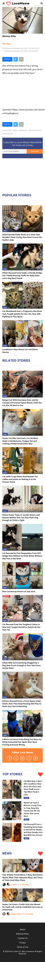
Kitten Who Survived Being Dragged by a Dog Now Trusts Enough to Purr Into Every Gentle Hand (21, 665)
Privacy (22, 942)
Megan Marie (16, 914)
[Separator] (21, 59)
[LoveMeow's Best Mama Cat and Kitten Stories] (22, 333)
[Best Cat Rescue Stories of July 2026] (22, 575)
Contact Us (22, 938)
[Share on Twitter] (15, 59)
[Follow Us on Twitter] (16, 758)
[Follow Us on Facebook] (9, 758)
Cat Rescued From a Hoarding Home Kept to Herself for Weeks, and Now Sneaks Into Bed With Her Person (33, 829)
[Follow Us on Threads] (35, 758)
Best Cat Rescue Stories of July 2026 (18, 591)
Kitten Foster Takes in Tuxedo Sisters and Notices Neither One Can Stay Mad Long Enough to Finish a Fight (21, 518)
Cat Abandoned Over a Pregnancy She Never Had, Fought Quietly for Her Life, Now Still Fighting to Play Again (22, 314)
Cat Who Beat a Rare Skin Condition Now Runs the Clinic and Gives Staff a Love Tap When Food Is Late (33, 788)
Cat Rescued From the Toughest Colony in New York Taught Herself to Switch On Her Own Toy (21, 627)
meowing (22, 131)
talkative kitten (34, 131)
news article (7, 134)
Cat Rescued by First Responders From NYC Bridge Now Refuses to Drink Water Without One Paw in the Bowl (22, 556)
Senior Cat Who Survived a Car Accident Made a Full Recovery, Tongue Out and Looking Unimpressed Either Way (20, 441)
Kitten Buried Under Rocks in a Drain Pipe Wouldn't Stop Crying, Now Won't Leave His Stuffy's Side (22, 237)
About (22, 929)
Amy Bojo (6, 43)
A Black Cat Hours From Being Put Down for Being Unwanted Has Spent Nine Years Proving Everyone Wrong (22, 742)
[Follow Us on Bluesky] (29, 758)
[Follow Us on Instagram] (22, 758)
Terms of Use (22, 947)
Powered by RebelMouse (39, 5)
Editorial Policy (22, 934)
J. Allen (14, 884)
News (5, 231)
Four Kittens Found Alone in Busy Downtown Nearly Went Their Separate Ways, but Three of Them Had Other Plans (22, 877)
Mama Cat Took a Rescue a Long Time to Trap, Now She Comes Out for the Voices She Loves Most (32, 809)
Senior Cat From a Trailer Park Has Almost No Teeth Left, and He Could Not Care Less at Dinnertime (22, 907)
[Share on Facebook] (7, 59)
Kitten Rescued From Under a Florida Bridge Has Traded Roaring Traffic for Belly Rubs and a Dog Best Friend (22, 276)
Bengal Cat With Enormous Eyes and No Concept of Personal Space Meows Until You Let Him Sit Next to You (22, 403)
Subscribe (35, 151)
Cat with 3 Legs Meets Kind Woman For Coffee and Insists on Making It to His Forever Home (20, 479)
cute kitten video (9, 131)
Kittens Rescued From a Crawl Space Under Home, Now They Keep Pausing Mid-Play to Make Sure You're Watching (21, 704)
